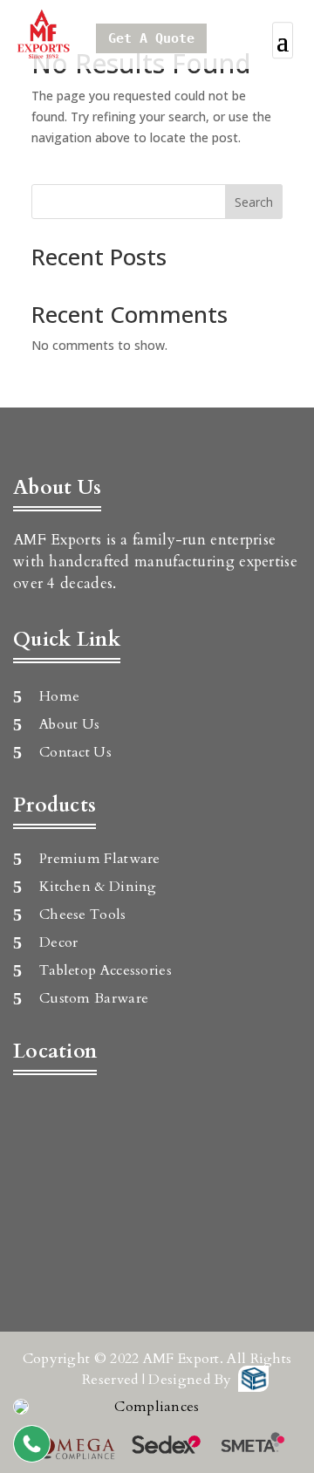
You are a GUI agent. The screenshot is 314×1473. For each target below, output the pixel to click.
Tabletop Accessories (105, 970)
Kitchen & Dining (98, 886)
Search (254, 202)
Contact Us (75, 752)
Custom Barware (93, 998)
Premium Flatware (99, 858)
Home (59, 696)
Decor (58, 942)
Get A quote (151, 38)
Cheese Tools (82, 914)
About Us (69, 724)
